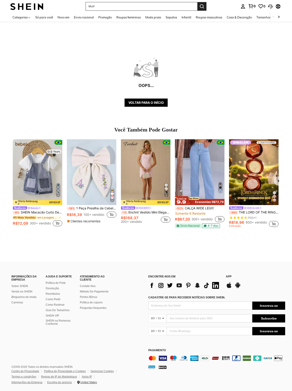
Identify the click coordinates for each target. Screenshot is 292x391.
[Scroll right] (278, 17)
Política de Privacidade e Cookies (65, 371)
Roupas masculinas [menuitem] (209, 17)
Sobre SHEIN (19, 286)
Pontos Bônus (88, 297)
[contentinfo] (216, 358)
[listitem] (37, 183)
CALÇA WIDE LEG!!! (195, 208)
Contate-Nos (88, 286)
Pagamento (157, 350)
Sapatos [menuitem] (171, 17)
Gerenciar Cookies (102, 371)
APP (229, 276)
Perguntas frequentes (93, 308)
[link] (252, 6)
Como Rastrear (55, 304)
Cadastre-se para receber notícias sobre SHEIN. (186, 297)
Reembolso (53, 293)
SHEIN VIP (52, 315)
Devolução (52, 288)
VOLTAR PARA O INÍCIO (146, 102)
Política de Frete (56, 282)
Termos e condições (23, 376)
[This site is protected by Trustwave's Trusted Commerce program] (151, 366)
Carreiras (17, 302)
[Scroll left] (273, 17)
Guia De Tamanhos (58, 310)
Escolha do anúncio (59, 382)
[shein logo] (26, 6)
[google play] (238, 287)
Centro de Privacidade (25, 371)
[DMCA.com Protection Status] (163, 366)
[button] (270, 6)
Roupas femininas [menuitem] (128, 17)
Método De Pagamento (94, 291)
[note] (37, 202)
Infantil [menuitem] (186, 17)
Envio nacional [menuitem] (84, 17)
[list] (184, 285)
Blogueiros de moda (23, 297)
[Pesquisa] (201, 6)
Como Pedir (53, 299)
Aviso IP (87, 376)
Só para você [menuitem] (44, 17)
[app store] (229, 287)
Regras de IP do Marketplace (59, 376)
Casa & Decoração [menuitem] (239, 17)
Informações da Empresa (26, 382)
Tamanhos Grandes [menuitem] (269, 17)
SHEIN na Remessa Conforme (58, 322)
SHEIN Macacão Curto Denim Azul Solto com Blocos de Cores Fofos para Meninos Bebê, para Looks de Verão (38, 212)
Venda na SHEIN (21, 291)
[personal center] (243, 6)
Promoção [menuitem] (105, 17)
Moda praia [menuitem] (153, 17)
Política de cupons (91, 302)
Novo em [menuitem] (63, 17)
